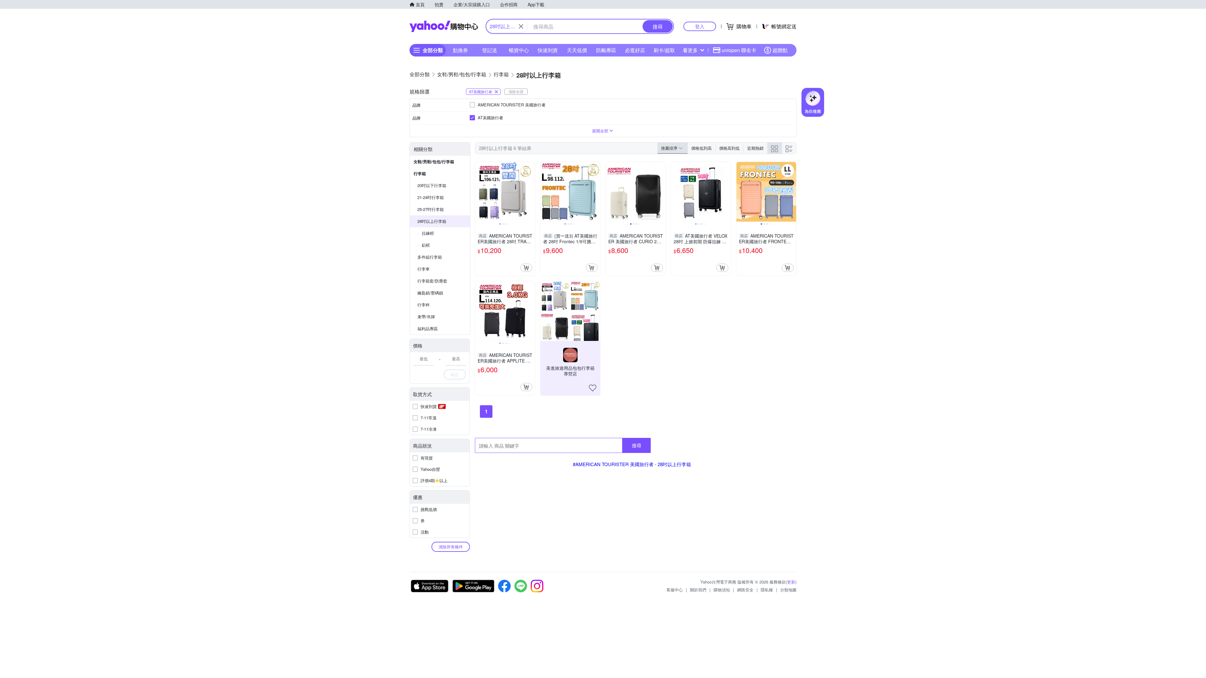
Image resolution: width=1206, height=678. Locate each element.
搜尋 (636, 445)
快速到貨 (548, 50)
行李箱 (420, 173)
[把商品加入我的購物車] (526, 268)
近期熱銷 (755, 148)
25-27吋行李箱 (430, 209)
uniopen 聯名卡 (739, 50)
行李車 (423, 269)
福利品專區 (427, 328)
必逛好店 (635, 50)
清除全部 (516, 91)
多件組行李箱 (429, 257)
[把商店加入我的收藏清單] (592, 388)
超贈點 (780, 50)
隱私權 (767, 590)
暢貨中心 (519, 50)
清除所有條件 (450, 547)
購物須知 (722, 590)
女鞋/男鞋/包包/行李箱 (434, 161)
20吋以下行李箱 (431, 185)
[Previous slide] (479, 192)
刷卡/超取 (664, 50)
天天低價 (577, 50)
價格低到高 (701, 148)
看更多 (690, 50)
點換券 (460, 50)
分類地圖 (788, 590)
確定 (455, 374)
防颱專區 (606, 50)
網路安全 (745, 590)
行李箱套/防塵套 (432, 281)
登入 (699, 26)
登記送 (489, 50)
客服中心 (674, 590)
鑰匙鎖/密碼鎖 (430, 293)
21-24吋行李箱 (430, 197)
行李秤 (423, 305)
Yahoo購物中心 (444, 26)
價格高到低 (729, 148)
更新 (791, 582)
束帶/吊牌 (426, 317)
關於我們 (698, 590)
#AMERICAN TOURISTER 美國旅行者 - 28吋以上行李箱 (632, 464)
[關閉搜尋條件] (521, 26)
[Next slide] (531, 192)
